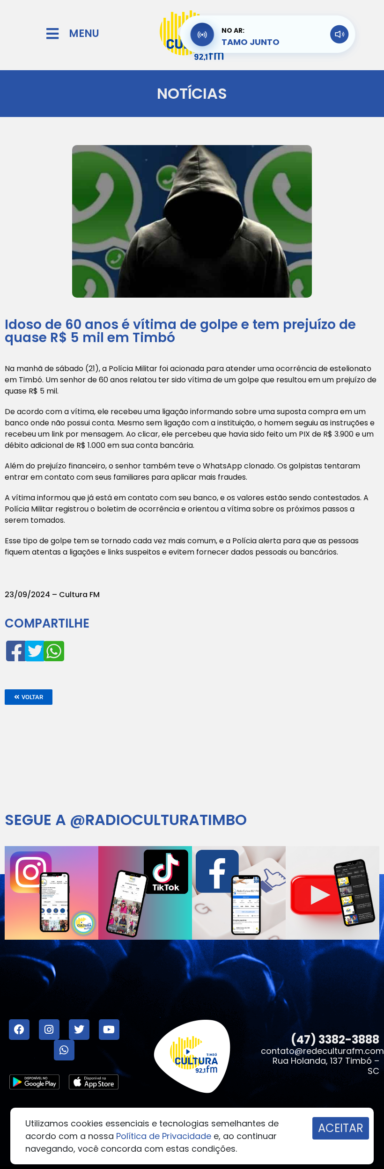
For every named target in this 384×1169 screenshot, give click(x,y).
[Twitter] (79, 1029)
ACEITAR (340, 1128)
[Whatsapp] (64, 1050)
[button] (28, 697)
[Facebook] (19, 1029)
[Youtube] (109, 1029)
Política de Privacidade (163, 1136)
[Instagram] (49, 1029)
